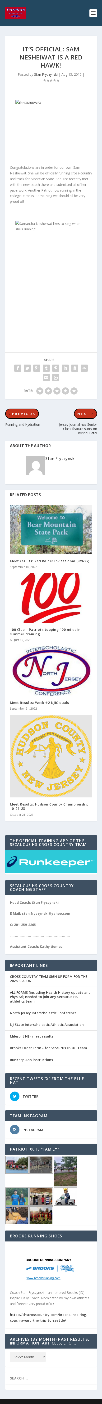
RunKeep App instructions (31, 1060)
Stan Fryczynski (46, 74)
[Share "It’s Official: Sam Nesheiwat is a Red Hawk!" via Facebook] (18, 368)
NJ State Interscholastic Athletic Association (47, 1024)
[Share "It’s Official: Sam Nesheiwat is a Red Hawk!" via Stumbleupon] (84, 368)
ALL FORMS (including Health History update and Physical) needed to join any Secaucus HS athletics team (50, 996)
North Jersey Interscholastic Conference (43, 1013)
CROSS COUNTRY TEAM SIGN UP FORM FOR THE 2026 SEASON (49, 978)
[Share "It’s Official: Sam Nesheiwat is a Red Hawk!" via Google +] (37, 368)
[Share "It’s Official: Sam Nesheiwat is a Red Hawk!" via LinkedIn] (65, 368)
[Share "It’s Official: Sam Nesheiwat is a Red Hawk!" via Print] (55, 377)
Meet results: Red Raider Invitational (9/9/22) (49, 561)
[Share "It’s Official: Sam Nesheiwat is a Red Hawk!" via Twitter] (27, 368)
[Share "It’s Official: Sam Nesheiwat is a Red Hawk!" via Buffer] (74, 368)
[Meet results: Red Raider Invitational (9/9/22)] (51, 529)
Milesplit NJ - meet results (31, 1036)
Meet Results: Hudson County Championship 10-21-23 (49, 806)
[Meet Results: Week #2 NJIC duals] (51, 671)
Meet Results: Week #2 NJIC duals (39, 702)
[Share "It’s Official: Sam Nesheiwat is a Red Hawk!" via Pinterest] (55, 368)
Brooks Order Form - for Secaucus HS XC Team (48, 1048)
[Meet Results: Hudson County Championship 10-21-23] (51, 756)
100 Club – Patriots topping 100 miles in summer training (45, 631)
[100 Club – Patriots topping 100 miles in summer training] (51, 598)
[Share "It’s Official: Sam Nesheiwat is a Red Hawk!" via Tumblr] (46, 368)
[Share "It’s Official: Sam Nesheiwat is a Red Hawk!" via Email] (46, 377)
